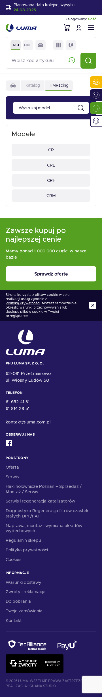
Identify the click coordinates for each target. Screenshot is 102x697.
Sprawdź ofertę (51, 274)
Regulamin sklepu (23, 540)
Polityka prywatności (27, 549)
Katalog (33, 85)
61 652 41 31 (18, 401)
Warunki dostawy (23, 582)
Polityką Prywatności (23, 303)
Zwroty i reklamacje (25, 591)
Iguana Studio (42, 686)
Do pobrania (18, 601)
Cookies (13, 559)
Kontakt (14, 620)
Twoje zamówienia (24, 610)
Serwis (12, 476)
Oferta (12, 467)
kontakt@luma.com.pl (28, 422)
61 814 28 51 (18, 408)
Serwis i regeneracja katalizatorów (40, 501)
